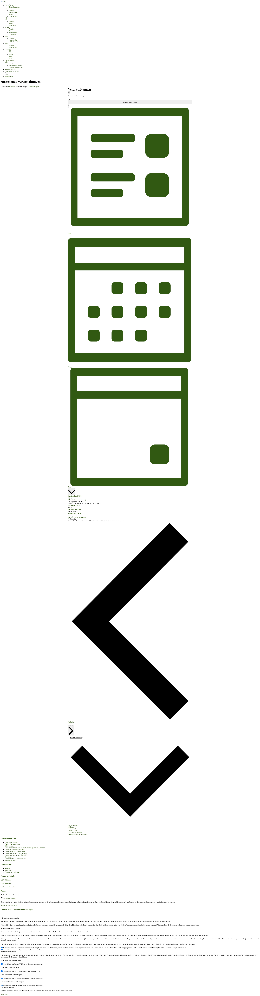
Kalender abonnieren (76, 737)
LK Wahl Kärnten (74, 509)
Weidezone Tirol (10, 860)
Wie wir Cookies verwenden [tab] (10, 918)
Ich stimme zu (5, 905)
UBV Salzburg (5, 880)
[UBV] (3, 2)
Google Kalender (73, 825)
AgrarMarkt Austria (11, 842)
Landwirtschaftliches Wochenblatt (16, 853)
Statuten (7, 868)
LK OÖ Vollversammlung (77, 500)
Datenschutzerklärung (12, 872)
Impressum (8, 870)
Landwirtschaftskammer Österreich (16, 855)
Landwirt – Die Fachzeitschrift (14, 849)
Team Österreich (14, 7)
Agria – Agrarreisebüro (12, 844)
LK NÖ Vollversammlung (77, 517)
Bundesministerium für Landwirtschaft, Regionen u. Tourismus (25, 848)
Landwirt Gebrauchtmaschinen (15, 851)
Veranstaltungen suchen (130, 102)
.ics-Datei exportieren (75, 832)
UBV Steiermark (6, 883)
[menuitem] (132, 6)
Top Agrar (8, 857)
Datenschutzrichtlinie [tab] (7, 987)
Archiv (3, 895)
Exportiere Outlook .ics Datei (77, 834)
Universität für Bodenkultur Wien (15, 859)
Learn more (13, 905)
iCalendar (71, 827)
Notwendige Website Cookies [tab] (10, 928)
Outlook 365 (72, 829)
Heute (70, 724)
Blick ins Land (9, 846)
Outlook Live (72, 831)
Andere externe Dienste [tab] (8, 952)
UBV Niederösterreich (8, 887)
